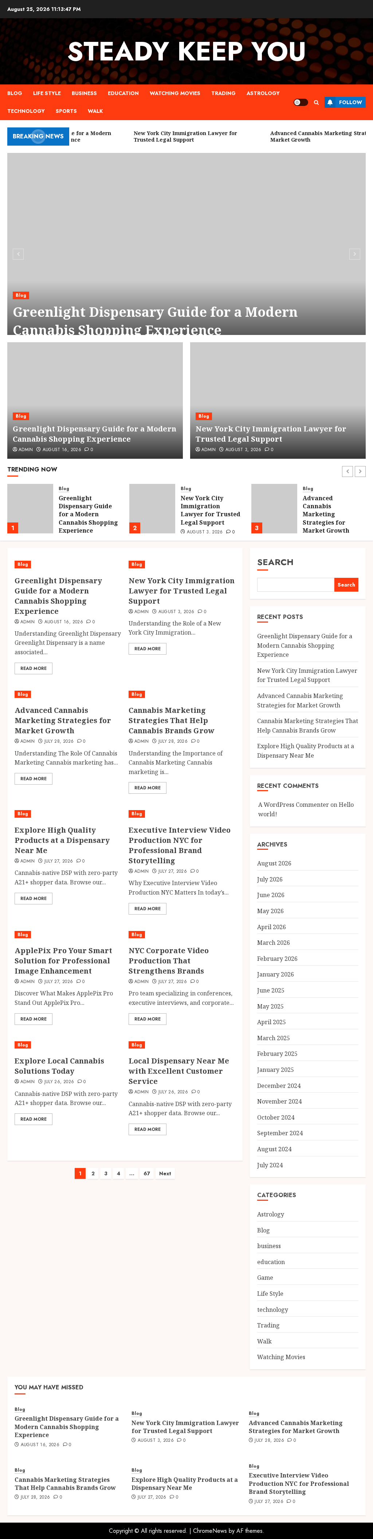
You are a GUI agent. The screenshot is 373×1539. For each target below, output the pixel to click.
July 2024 (270, 1165)
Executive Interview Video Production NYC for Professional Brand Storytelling (180, 845)
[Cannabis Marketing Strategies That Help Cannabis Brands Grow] (274, 508)
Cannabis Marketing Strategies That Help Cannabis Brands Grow (326, 514)
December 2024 (279, 1086)
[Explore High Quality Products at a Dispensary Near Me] (68, 814)
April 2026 (271, 927)
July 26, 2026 (59, 1082)
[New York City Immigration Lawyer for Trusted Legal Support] (278, 400)
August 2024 (274, 1149)
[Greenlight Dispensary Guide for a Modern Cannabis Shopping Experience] (186, 253)
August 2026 (274, 863)
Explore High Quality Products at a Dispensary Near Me (62, 840)
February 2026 (277, 959)
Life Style (47, 93)
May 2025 (270, 1006)
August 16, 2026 (62, 450)
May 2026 (270, 911)
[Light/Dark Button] (301, 102)
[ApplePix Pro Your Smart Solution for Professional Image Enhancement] (68, 934)
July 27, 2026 (58, 861)
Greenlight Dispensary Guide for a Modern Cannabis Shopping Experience (155, 321)
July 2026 (270, 879)
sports (66, 111)
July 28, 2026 (59, 742)
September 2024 (280, 1133)
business (84, 93)
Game (265, 1278)
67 (147, 1173)
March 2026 (273, 943)
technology (26, 111)
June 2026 (270, 895)
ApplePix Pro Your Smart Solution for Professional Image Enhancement (63, 961)
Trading (223, 93)
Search (275, 562)
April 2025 (271, 1022)
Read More (33, 668)
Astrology (263, 93)
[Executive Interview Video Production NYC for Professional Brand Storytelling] (182, 814)
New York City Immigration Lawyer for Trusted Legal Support (271, 434)
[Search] (316, 102)
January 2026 (275, 974)
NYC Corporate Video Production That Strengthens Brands (169, 961)
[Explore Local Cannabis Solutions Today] (68, 1045)
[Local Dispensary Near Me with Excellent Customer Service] (182, 1045)
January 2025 (275, 1070)
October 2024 (275, 1117)
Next (165, 1173)
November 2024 (279, 1101)
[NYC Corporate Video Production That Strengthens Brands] (182, 934)
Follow (350, 102)
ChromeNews (210, 1531)
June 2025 (270, 990)
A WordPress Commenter (293, 805)
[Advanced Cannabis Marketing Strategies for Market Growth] (152, 508)
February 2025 (277, 1054)
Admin (26, 450)
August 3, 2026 (243, 450)
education (123, 93)
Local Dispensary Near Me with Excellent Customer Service (179, 1071)
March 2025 (273, 1038)
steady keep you (186, 51)
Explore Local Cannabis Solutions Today (59, 1066)
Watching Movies (175, 93)
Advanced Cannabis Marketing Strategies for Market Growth (204, 514)
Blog (14, 93)
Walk (95, 111)
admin (208, 450)
